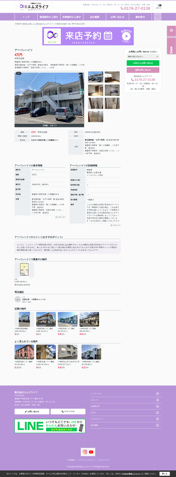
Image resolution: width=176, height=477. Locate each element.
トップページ (96, 394)
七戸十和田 (100, 140)
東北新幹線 (89, 140)
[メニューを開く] (157, 16)
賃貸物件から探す (49, 17)
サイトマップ (104, 460)
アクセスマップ (97, 419)
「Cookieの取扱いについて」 (131, 474)
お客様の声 (95, 406)
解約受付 (140, 17)
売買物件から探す (71, 17)
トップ (26, 17)
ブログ (93, 413)
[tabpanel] (104, 96)
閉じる (164, 474)
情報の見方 (62, 217)
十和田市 (23, 62)
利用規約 (71, 460)
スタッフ (94, 400)
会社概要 (94, 17)
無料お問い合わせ (143, 70)
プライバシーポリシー (87, 460)
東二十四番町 (32, 62)
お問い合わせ (117, 17)
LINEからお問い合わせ (143, 63)
